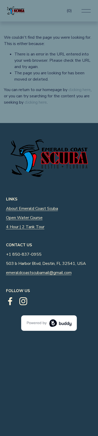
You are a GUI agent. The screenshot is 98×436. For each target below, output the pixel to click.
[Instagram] (23, 301)
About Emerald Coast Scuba (32, 208)
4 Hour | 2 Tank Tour (25, 227)
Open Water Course (24, 218)
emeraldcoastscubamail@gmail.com (39, 273)
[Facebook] (10, 301)
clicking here (79, 90)
